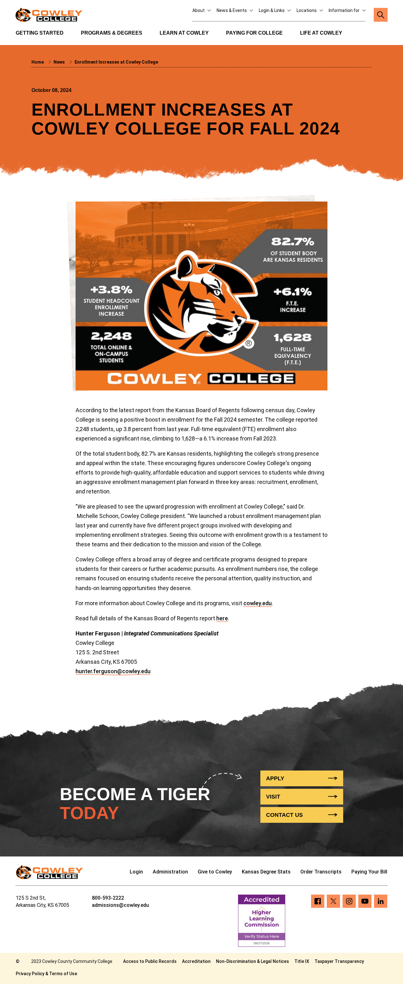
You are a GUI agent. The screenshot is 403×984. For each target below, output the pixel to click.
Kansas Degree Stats (266, 872)
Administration (170, 872)
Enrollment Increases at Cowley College (116, 62)
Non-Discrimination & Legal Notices (252, 961)
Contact (284, 815)
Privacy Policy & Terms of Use (46, 973)
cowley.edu (257, 603)
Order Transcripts (321, 872)
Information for (344, 10)
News (60, 62)
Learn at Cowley (184, 33)
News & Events (232, 10)
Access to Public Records (150, 961)
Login (136, 872)
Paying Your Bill (369, 872)
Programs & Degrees (111, 33)
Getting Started (40, 33)
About (199, 10)
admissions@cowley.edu (120, 905)
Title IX (301, 961)
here (222, 618)
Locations (307, 10)
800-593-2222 (108, 898)
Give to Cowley (215, 872)
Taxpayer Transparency (339, 961)
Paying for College (254, 33)
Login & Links (272, 10)
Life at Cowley (321, 33)
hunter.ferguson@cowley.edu (113, 671)
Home (38, 62)
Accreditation (196, 961)
